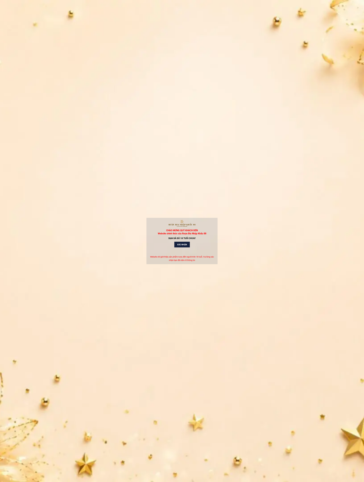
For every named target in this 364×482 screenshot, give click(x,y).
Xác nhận (182, 244)
